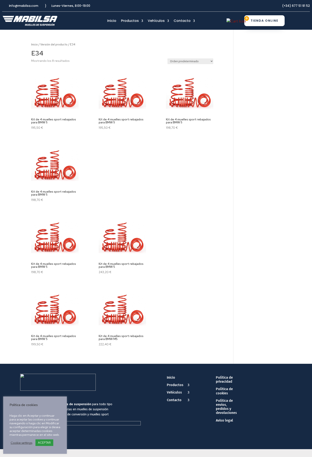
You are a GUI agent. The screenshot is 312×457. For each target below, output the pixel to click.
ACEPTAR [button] (44, 442)
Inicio (111, 21)
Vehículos (156, 21)
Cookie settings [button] (21, 443)
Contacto (182, 21)
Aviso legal (224, 420)
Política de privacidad (224, 379)
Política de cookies (224, 391)
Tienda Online (264, 20)
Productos (130, 21)
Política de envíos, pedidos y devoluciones (226, 407)
